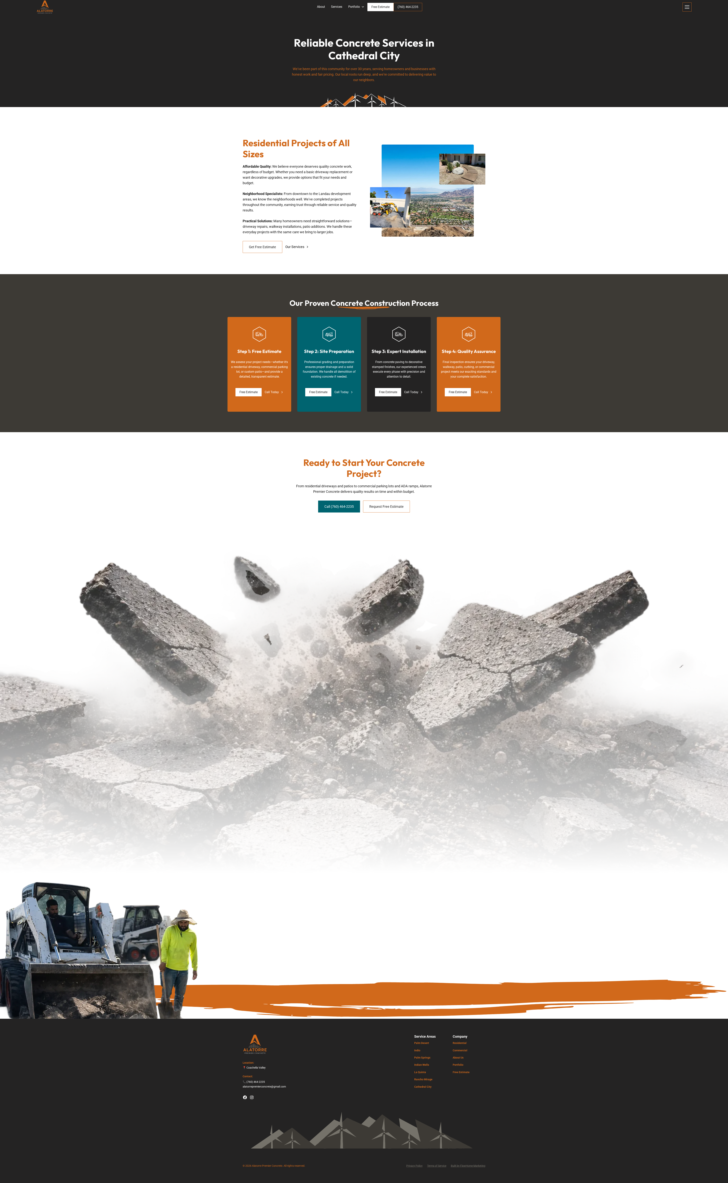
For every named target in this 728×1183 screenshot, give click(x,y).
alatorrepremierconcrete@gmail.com (264, 1086)
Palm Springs (422, 1057)
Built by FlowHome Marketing (468, 1165)
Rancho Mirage (423, 1079)
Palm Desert (421, 1043)
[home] (44, 7)
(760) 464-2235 (408, 7)
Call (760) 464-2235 (339, 507)
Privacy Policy (414, 1165)
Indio (417, 1050)
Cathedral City (422, 1086)
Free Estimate (380, 7)
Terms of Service (436, 1165)
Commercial (460, 1050)
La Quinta (420, 1072)
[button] (356, 7)
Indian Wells (421, 1064)
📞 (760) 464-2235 (254, 1081)
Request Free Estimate (386, 507)
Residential (460, 1043)
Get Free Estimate (262, 247)
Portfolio (458, 1064)
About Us (458, 1057)
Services (336, 7)
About (321, 7)
